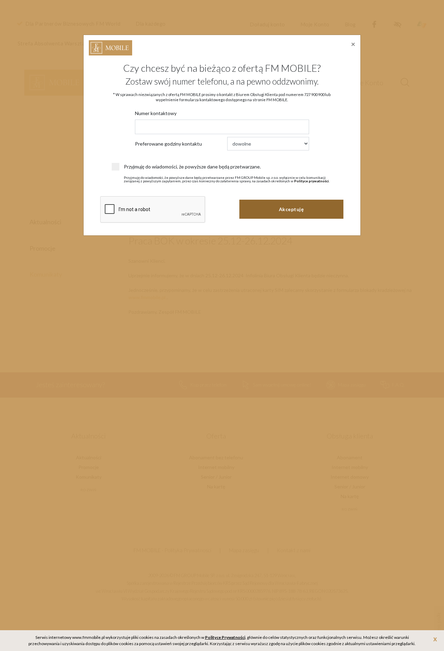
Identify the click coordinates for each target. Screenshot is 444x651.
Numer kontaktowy (156, 113)
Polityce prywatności (311, 181)
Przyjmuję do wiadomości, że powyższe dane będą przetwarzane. (192, 167)
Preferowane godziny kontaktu (168, 144)
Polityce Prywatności (225, 637)
